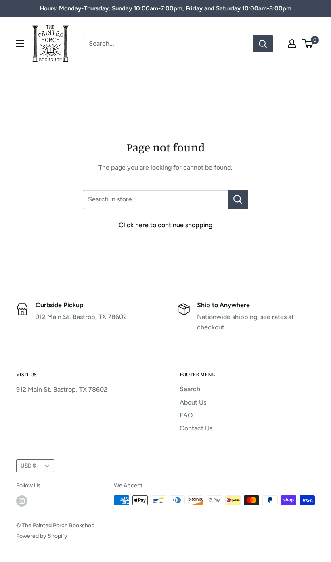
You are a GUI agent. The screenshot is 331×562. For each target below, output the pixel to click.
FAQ (186, 415)
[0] (308, 43)
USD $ (28, 465)
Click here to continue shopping (165, 225)
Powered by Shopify (41, 536)
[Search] (263, 43)
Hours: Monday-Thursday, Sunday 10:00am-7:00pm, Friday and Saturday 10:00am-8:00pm (165, 8)
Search (190, 389)
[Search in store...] (238, 199)
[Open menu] (20, 43)
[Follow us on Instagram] (21, 501)
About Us (193, 402)
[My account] (292, 43)
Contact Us (196, 428)
